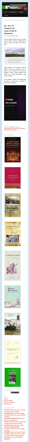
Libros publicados (13, 12)
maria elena (14, 130)
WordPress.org (8, 404)
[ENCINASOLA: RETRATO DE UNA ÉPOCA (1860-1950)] (15, 377)
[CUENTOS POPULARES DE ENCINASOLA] (15, 149)
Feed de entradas (8, 400)
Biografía (21, 12)
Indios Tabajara (7, 130)
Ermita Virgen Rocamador (19, 128)
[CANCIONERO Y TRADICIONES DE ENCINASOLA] (15, 351)
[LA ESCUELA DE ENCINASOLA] (15, 234)
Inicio (5, 12)
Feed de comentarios (9, 402)
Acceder (6, 399)
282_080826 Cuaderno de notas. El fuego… (14, 413)
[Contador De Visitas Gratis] (15, 393)
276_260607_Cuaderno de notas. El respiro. (14, 432)
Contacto (6, 15)
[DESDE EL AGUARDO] (15, 205)
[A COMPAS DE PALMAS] (15, 265)
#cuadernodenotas (8, 128)
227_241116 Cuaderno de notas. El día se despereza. (10, 29)
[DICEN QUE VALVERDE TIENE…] (15, 297)
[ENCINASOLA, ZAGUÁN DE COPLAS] (15, 178)
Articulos (12, 127)
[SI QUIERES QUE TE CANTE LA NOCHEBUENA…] (15, 324)
